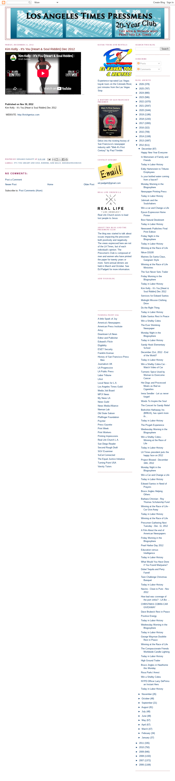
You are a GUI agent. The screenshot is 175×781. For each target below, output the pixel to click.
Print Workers (104, 432)
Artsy (100, 330)
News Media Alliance (108, 405)
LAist (100, 379)
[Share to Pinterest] (66, 159)
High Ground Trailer (150, 660)
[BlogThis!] (56, 159)
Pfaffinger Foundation (108, 417)
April (144, 724)
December (147, 149)
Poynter (101, 421)
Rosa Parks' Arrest (150, 672)
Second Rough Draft (108, 447)
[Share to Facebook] (63, 159)
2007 (142, 760)
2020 (142, 110)
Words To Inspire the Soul (154, 401)
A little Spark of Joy (107, 319)
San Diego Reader (107, 444)
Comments (145, 69)
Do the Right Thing (150, 307)
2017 (142, 123)
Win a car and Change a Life (155, 208)
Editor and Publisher (108, 338)
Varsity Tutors (105, 466)
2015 (142, 132)
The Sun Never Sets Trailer (154, 272)
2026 (142, 84)
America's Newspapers (109, 322)
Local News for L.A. (107, 383)
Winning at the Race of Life (154, 248)
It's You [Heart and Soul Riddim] (31, 163)
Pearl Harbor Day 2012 (152, 545)
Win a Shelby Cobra (151, 321)
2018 (142, 119)
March (145, 729)
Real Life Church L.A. (108, 440)
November (147, 694)
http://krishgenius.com (28, 114)
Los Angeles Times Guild (110, 386)
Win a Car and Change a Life (155, 475)
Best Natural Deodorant (152, 220)
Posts (142, 63)
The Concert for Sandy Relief (155, 405)
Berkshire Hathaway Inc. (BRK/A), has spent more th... (155, 413)
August (145, 707)
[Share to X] (60, 159)
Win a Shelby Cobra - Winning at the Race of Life (153, 440)
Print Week (103, 428)
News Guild (103, 402)
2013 (142, 140)
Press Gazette (105, 424)
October (146, 698)
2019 (142, 114)
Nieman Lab (104, 409)
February (146, 733)
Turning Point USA (107, 462)
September (147, 703)
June (144, 716)
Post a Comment (13, 179)
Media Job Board (106, 390)
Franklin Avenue (106, 353)
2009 (142, 751)
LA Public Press (106, 371)
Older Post (89, 184)
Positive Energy (149, 616)
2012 (142, 145)
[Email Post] (49, 159)
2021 (142, 106)
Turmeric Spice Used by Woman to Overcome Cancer (153, 375)
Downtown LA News (107, 334)
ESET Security (105, 349)
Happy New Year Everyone (154, 152)
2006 (142, 764)
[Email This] (53, 159)
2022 (142, 101)
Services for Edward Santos (155, 295)
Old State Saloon (106, 413)
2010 (142, 747)
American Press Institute (110, 326)
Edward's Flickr (105, 341)
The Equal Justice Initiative (111, 459)
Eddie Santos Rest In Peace (155, 316)
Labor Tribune (104, 375)
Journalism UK (105, 364)
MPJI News (103, 394)
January (146, 737)
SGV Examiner (105, 451)
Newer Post (11, 184)
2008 (142, 756)
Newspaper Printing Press (154, 191)
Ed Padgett (103, 269)
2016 (142, 127)
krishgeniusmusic (72, 163)
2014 (142, 136)
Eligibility (102, 345)
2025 (142, 88)
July (144, 711)
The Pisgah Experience (152, 425)
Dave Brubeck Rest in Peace (155, 611)
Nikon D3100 (147, 252)
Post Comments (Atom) (30, 190)
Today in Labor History (152, 164)
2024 (142, 93)
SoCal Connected (106, 455)
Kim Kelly (55, 163)
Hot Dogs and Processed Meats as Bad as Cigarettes (153, 385)
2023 (142, 97)
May (144, 720)
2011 (142, 743)
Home (50, 184)
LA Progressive (105, 367)
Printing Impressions (108, 436)
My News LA (104, 398)
